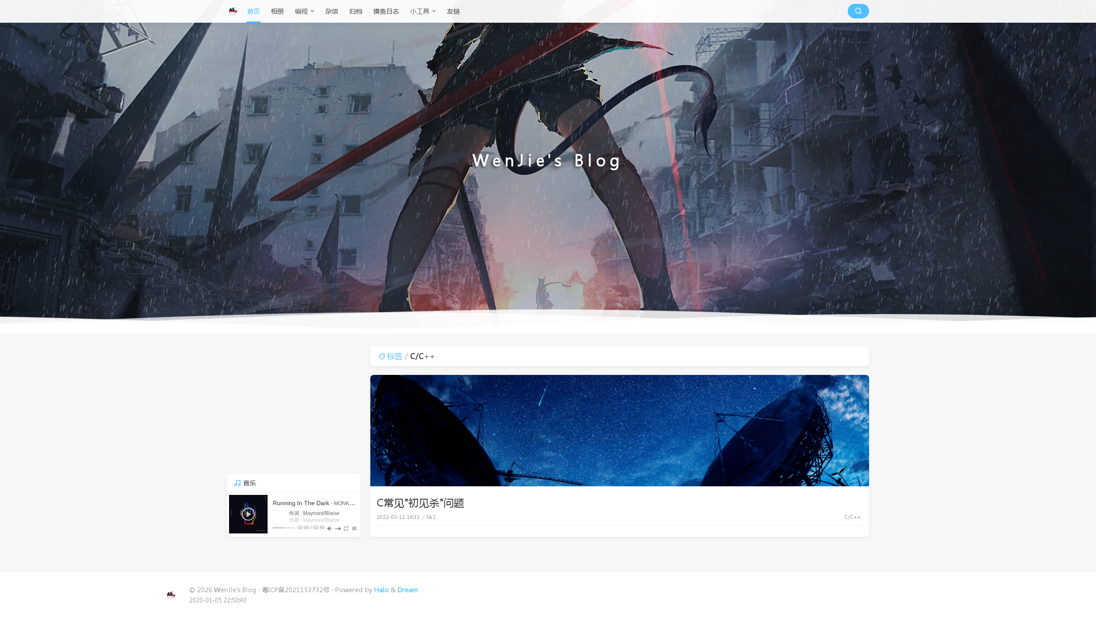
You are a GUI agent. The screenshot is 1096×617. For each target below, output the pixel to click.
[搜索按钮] (858, 11)
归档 (355, 11)
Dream (408, 589)
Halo (381, 589)
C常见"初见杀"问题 (420, 502)
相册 (277, 11)
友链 (453, 11)
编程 (301, 11)
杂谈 (331, 11)
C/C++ (852, 517)
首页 (253, 11)
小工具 (419, 11)
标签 (394, 356)
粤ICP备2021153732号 (296, 589)
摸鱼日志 (386, 11)
